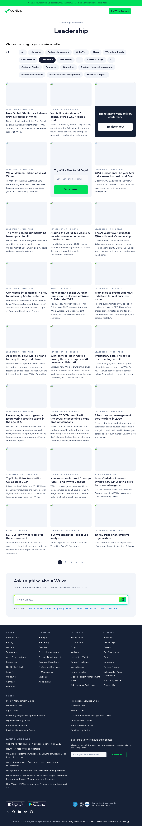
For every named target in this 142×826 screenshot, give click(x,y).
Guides (10, 696)
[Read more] (26, 110)
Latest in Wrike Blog (18, 739)
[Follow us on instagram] (31, 811)
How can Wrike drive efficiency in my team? (49, 608)
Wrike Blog (64, 22)
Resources (77, 633)
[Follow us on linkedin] (19, 811)
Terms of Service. (81, 822)
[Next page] (76, 562)
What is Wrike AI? (110, 608)
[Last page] (82, 562)
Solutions (44, 633)
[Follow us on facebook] (13, 811)
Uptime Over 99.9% (101, 805)
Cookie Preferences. (98, 822)
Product (11, 633)
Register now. (104, 3)
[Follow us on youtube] (25, 812)
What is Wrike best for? (86, 608)
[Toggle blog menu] (7, 52)
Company (108, 633)
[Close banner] (113, 3)
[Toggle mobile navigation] (135, 11)
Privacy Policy (67, 822)
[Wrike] (13, 11)
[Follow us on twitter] (7, 811)
